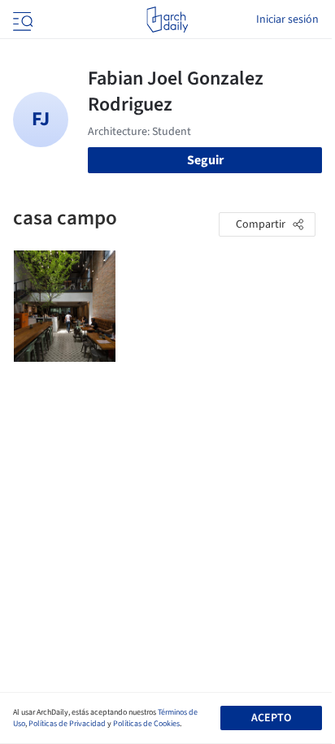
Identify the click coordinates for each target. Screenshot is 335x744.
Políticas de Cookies (146, 723)
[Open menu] (21, 19)
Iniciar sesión (287, 19)
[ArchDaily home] (167, 20)
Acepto (271, 718)
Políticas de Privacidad (67, 723)
